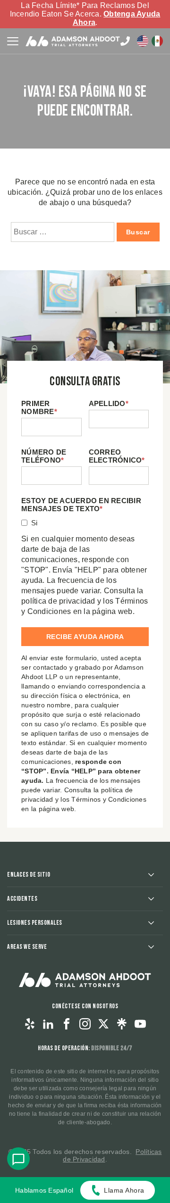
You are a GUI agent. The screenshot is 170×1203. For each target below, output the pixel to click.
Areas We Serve (27, 947)
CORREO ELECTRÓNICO (117, 456)
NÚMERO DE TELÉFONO (43, 456)
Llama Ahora (124, 1190)
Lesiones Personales (34, 923)
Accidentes (22, 899)
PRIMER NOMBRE (39, 407)
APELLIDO (108, 403)
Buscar (138, 232)
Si (34, 523)
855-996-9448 (125, 41)
